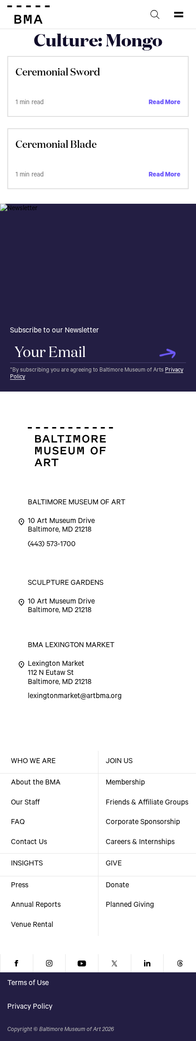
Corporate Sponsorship (143, 823)
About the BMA (36, 783)
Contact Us (29, 843)
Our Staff (25, 803)
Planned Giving (130, 905)
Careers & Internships (140, 843)
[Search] (155, 15)
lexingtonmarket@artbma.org (75, 697)
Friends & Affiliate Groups (147, 803)
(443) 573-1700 (52, 545)
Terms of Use (28, 984)
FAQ (18, 823)
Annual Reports (36, 905)
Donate (117, 886)
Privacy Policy (29, 1007)
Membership (125, 783)
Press (19, 886)
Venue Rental (32, 925)
